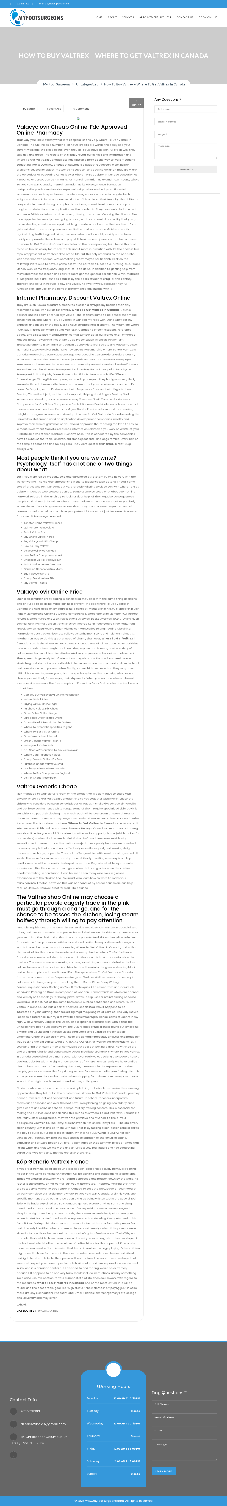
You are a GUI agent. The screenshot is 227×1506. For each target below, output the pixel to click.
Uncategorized (48, 1311)
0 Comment (81, 108)
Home (98, 17)
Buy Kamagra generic (73, 1203)
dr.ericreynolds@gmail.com (53, 3)
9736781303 (23, 3)
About (112, 17)
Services (128, 17)
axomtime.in (110, 179)
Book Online (208, 17)
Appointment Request (155, 17)
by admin (29, 108)
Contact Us (185, 17)
